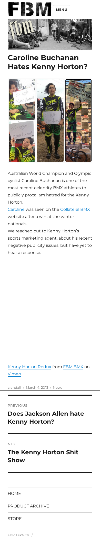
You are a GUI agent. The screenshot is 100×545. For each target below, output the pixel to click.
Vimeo (14, 373)
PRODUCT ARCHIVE (28, 506)
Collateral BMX (75, 209)
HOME (14, 493)
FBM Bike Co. (19, 535)
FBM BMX (73, 366)
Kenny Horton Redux (29, 366)
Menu (61, 9)
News (57, 387)
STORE (15, 518)
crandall (14, 387)
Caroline (16, 209)
